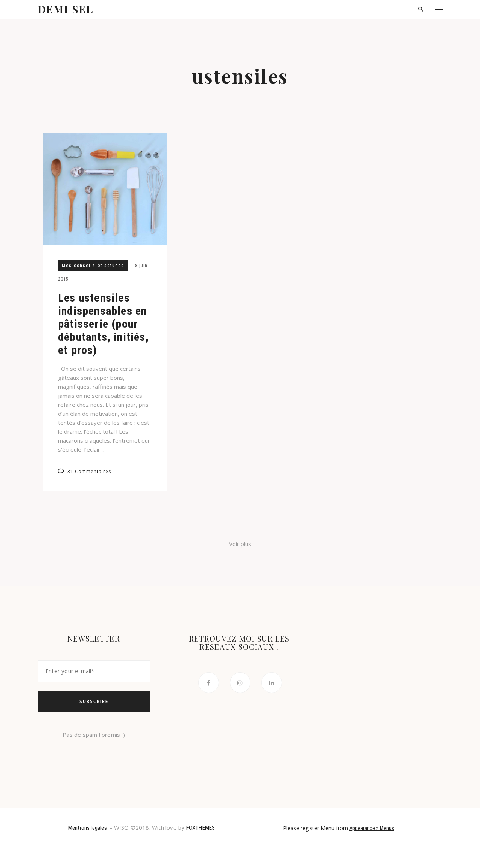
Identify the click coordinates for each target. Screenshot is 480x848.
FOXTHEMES (200, 827)
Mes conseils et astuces (93, 265)
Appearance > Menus (372, 828)
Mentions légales (87, 827)
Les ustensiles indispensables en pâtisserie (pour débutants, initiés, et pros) (103, 324)
